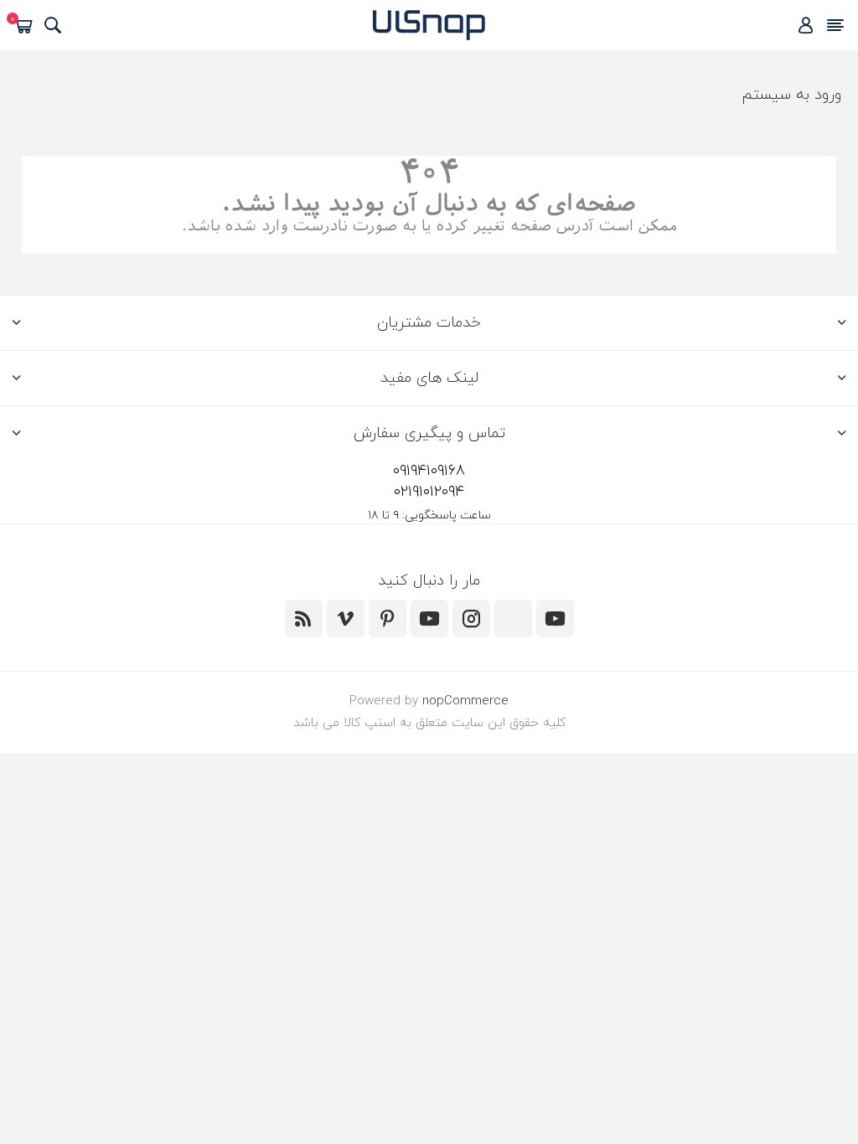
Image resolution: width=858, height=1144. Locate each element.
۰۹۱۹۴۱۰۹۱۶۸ (429, 471)
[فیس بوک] (513, 618)
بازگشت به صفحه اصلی (429, 245)
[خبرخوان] (304, 618)
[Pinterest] (387, 618)
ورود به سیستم (791, 95)
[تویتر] (555, 618)
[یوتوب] (429, 618)
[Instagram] (471, 618)
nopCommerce (465, 701)
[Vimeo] (345, 618)
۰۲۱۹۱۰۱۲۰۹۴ (429, 492)
